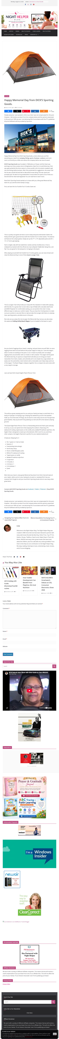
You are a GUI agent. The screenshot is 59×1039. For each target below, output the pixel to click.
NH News (7, 96)
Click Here (29, 1013)
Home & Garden (36, 31)
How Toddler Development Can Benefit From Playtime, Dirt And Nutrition (29, 583)
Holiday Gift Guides (9, 34)
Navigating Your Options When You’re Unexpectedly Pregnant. (17, 519)
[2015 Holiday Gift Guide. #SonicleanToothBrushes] (11, 567)
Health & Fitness (47, 31)
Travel (26, 34)
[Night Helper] (29, 12)
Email (5, 639)
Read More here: (28, 1036)
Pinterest (43, 489)
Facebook (31, 489)
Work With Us (33, 34)
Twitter (37, 489)
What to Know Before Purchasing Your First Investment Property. (42, 519)
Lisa (14, 107)
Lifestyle (11, 31)
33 (51, 593)
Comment (6, 608)
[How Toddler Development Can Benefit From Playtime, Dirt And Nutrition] (29, 567)
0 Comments (19, 107)
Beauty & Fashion (26, 31)
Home (5, 31)
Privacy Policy (6, 984)
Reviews (17, 31)
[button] (38, 35)
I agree (55, 1034)
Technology (19, 34)
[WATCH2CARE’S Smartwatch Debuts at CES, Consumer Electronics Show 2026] (48, 567)
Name (5, 631)
